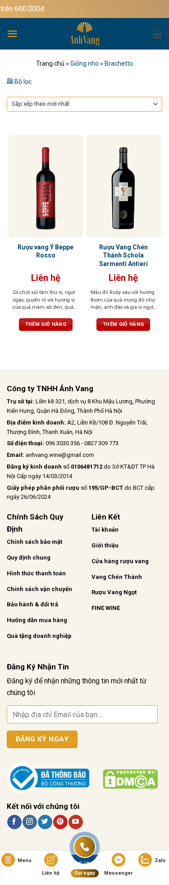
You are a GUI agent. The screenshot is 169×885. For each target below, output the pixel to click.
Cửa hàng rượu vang (120, 561)
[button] (12, 34)
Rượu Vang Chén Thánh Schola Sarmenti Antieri (123, 255)
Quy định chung (28, 557)
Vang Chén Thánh (116, 576)
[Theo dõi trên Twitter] (45, 822)
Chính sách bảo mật (34, 541)
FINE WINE (105, 608)
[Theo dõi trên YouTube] (75, 822)
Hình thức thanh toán (36, 573)
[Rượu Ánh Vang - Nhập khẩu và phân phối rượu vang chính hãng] (85, 34)
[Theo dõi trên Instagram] (30, 822)
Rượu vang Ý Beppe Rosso (45, 251)
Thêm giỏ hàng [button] (45, 324)
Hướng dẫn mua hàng (37, 620)
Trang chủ (50, 63)
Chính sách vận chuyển (39, 589)
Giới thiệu (105, 545)
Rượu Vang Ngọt (114, 592)
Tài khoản (105, 529)
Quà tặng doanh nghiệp (39, 635)
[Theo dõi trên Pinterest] (60, 822)
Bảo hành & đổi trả (32, 604)
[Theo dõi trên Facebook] (14, 822)
